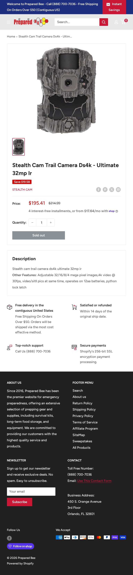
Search (78, 391)
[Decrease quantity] (32, 222)
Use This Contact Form (94, 481)
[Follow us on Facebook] (9, 538)
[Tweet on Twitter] (111, 189)
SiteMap (79, 435)
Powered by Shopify (20, 563)
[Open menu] (8, 22)
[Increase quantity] (50, 222)
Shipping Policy (84, 409)
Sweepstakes (82, 441)
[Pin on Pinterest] (105, 189)
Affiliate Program (85, 429)
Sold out (38, 235)
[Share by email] (118, 189)
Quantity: (19, 222)
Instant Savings (115, 7)
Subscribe (19, 502)
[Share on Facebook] (98, 189)
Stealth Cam (22, 189)
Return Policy (82, 403)
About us (79, 397)
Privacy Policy (83, 416)
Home (11, 36)
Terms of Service (85, 422)
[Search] (103, 22)
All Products (81, 448)
